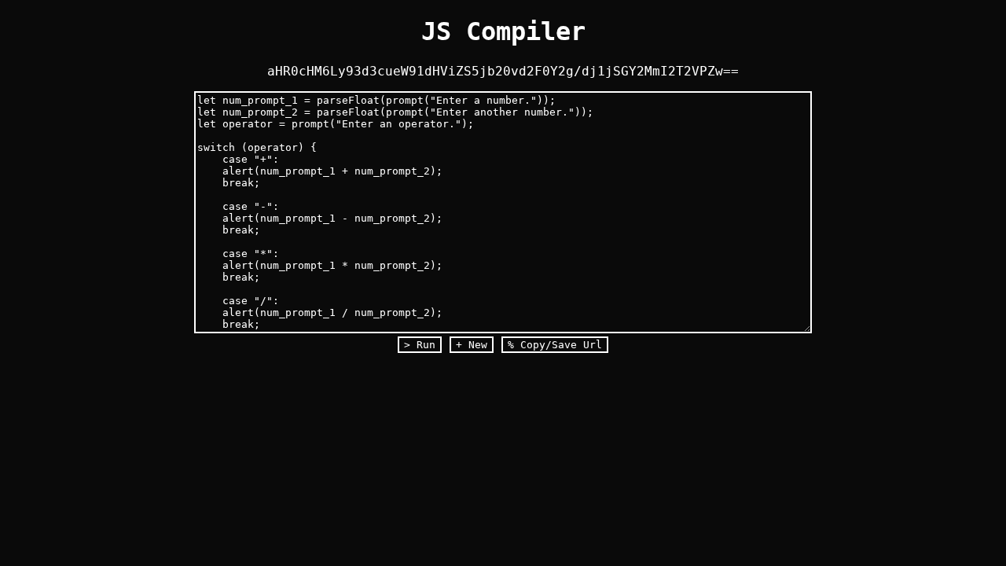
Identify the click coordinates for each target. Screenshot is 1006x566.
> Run (419, 345)
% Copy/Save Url (555, 345)
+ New (471, 345)
